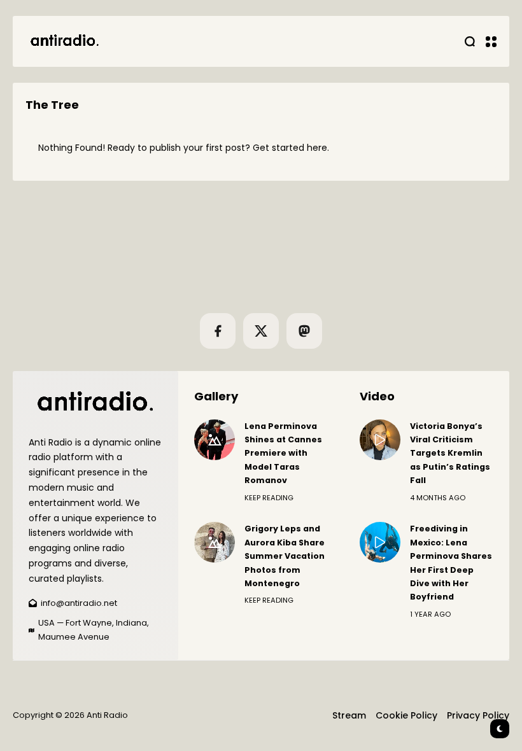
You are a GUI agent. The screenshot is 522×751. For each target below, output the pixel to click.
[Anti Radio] (63, 41)
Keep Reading (268, 498)
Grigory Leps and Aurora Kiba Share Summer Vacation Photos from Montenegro (284, 556)
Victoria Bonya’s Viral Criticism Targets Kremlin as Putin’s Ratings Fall (450, 453)
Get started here (290, 147)
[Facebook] (218, 331)
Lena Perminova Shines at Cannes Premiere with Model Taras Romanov (283, 453)
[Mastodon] (304, 331)
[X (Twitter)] (261, 331)
